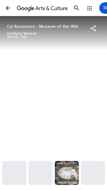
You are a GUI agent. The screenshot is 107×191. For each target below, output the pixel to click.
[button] (8, 8)
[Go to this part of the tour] (14, 173)
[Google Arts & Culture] (42, 8)
